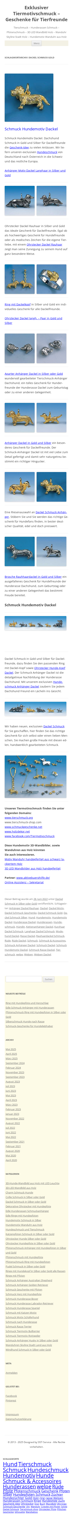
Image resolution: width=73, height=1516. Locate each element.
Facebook (11, 1396)
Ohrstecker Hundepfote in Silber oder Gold (30, 1243)
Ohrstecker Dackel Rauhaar (44, 244)
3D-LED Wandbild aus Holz (21, 1188)
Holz (36, 1498)
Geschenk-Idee (19, 147)
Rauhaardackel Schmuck (50, 936)
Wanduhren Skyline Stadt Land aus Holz (29, 1345)
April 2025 (11, 1054)
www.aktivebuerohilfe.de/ (33, 878)
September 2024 (15, 1063)
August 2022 (13, 1123)
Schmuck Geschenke (14, 1506)
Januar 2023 (12, 1114)
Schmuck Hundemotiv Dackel (31, 129)
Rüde (8, 940)
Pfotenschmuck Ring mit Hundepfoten (28, 1262)
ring (42, 1498)
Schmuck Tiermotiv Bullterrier (23, 1331)
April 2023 (11, 1100)
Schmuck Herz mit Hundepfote (23, 1294)
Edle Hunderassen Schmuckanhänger (27, 1211)
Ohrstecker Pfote (47, 1509)
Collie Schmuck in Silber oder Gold (25, 1197)
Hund (31, 917)
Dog (36, 1503)
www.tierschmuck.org (19, 817)
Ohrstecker (27, 1503)
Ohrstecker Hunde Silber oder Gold (26, 1238)
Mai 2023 (11, 1095)
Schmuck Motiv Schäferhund (22, 1317)
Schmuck (32, 940)
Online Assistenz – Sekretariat (24, 882)
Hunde (45, 1475)
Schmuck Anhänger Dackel (20, 945)
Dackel (44, 908)
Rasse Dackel (27, 936)
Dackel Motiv (56, 908)
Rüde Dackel (19, 940)
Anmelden (12, 1372)
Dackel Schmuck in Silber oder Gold (26, 1201)
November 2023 (15, 1072)
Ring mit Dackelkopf (18, 304)
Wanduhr (35, 1506)
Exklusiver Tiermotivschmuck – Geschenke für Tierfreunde (36, 14)
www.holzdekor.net (17, 831)
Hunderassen (44, 922)
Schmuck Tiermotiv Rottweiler (23, 1335)
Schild (64, 1506)
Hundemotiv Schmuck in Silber (23, 1220)
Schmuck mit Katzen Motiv (21, 1312)
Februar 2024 (13, 1067)
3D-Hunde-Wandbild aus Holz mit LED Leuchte (32, 1183)
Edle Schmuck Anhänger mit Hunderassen (30, 1007)
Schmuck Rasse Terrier (19, 1326)
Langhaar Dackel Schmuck (40, 931)
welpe (19, 954)
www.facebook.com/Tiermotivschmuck (30, 836)
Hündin (20, 926)
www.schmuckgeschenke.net (23, 827)
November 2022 (15, 1118)
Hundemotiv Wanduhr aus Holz (24, 1225)
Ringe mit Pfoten (15, 1275)
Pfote (8, 1490)
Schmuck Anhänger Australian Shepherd (29, 1280)
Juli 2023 (10, 1086)
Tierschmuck (35, 1464)
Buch (42, 1503)
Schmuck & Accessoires (52, 940)
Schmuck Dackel (45, 945)
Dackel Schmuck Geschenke (21, 913)
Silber (7, 1494)
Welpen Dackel (42, 954)
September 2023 (15, 1077)
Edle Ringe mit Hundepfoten (22, 1215)
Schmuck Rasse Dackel (42, 950)
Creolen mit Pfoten (50, 1506)
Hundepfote (49, 1501)
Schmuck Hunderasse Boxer (22, 1299)
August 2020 (13, 1151)
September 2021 (15, 1141)
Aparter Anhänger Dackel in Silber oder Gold (34, 374)
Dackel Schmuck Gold (50, 913)
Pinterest (11, 1400)
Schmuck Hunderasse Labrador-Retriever (29, 1303)
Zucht (61, 1501)
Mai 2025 (11, 1049)
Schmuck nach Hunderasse (21, 1322)
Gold (28, 1498)
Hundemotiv (43, 917)
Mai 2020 (11, 1155)
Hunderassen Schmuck (18, 1501)
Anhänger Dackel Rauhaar (24, 908)
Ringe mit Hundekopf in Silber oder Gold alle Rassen (35, 1271)
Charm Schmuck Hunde (19, 1192)
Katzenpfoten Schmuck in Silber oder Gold (30, 1234)
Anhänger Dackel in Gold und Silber (28, 443)
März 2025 (12, 1058)
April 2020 (11, 1160)
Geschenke (8, 1512)
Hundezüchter (13, 1498)
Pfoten (64, 1491)
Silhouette (20, 1512)
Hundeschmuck (47, 152)
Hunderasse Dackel (24, 922)
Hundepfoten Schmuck (31, 1494)
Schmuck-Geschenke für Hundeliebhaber (29, 1026)
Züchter (57, 1494)
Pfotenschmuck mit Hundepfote (24, 1257)
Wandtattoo (32, 1512)
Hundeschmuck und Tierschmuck (25, 1229)
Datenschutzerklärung (18, 1419)
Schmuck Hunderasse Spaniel (23, 1308)
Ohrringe (62, 1503)
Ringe (37, 1501)
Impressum (12, 1414)
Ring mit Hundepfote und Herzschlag (27, 1003)
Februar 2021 (13, 1146)
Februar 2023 (13, 1109)
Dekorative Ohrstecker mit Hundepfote (28, 1206)
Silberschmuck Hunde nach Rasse (25, 1021)
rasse (49, 1498)
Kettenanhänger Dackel (39, 926)
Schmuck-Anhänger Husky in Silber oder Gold (32, 1340)
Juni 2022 (11, 1132)
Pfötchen (61, 1509)
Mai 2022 (11, 1137)
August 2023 (13, 1081)
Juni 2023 (11, 1091)
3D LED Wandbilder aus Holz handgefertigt (33, 868)
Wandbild (51, 1503)
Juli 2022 (10, 1127)
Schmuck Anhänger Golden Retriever (27, 1285)
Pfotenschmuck (27, 1490)
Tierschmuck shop (29, 1509)
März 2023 (12, 1104)
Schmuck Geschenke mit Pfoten (24, 1289)
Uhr (28, 1506)
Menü (37, 43)
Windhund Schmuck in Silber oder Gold (28, 1349)
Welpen (28, 954)
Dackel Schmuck (53, 726)
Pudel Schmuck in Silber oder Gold (25, 1266)
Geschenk (49, 1490)
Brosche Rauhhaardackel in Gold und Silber (33, 577)
